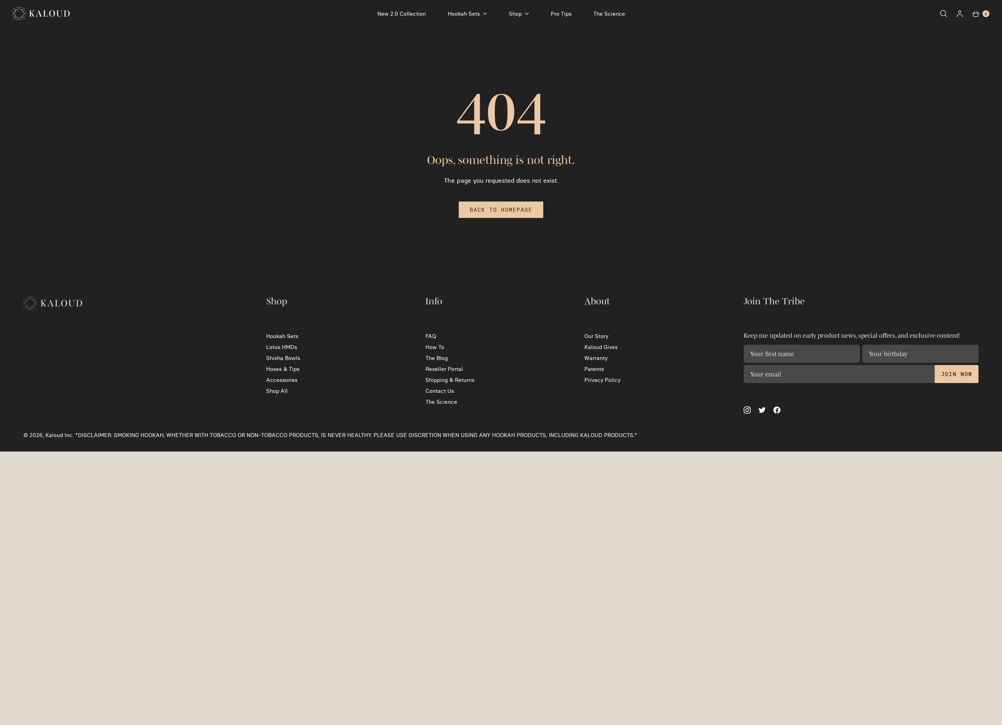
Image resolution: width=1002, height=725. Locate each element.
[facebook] (776, 410)
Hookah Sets (464, 13)
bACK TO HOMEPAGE (501, 209)
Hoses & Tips (282, 369)
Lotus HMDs (281, 347)
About (597, 301)
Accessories (281, 380)
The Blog (436, 358)
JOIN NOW (956, 374)
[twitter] (762, 410)
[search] (943, 13)
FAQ (430, 336)
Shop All (277, 391)
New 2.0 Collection (401, 13)
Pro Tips (561, 13)
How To (434, 347)
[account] (960, 13)
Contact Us (439, 391)
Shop (515, 13)
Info (433, 301)
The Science (609, 13)
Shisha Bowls (283, 358)
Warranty (595, 358)
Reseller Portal (444, 369)
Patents (594, 369)
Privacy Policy (602, 380)
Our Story (596, 336)
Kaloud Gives (601, 347)
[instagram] (747, 410)
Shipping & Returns (449, 380)
